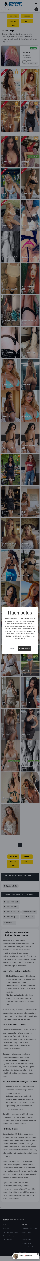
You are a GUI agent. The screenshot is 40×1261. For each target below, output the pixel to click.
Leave (13, 648)
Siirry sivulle (25, 648)
